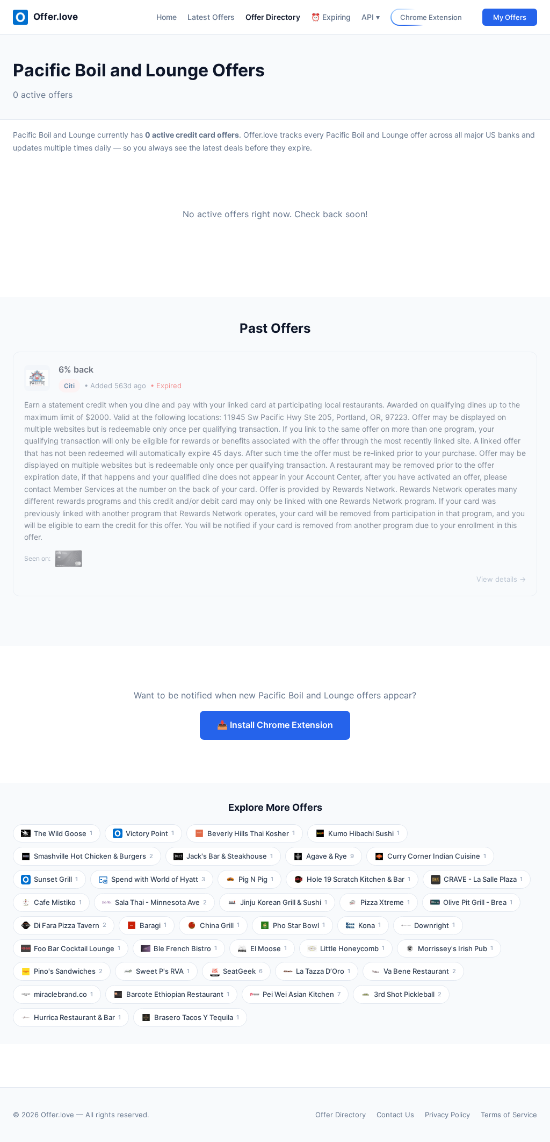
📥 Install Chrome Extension (275, 724)
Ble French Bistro (185, 948)
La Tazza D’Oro (323, 971)
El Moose (268, 948)
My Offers (509, 17)
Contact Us (395, 1114)
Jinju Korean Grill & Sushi (283, 902)
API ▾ (370, 17)
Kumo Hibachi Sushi (364, 833)
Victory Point (150, 833)
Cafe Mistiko (58, 902)
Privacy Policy (447, 1114)
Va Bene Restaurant (419, 971)
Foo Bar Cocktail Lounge (77, 948)
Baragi (153, 925)
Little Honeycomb (352, 948)
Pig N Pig (255, 879)
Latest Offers (211, 17)
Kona (369, 925)
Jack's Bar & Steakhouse (229, 856)
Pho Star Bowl (299, 925)
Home (166, 17)
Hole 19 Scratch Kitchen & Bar (358, 879)
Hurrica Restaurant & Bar (77, 1017)
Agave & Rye (330, 856)
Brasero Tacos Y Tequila (196, 1017)
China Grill (220, 925)
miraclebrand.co (63, 994)
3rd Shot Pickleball (408, 994)
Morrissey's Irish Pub (455, 948)
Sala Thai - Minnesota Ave (161, 902)
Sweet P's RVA (163, 971)
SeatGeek (243, 971)
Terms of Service (509, 1114)
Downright (434, 925)
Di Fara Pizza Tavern (70, 925)
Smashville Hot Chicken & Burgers (93, 856)
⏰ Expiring (331, 17)
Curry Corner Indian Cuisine (436, 856)
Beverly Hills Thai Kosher (251, 833)
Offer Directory (272, 17)
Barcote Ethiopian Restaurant (177, 994)
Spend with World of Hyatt (158, 879)
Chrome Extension (431, 17)
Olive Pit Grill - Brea (477, 902)
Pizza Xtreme (385, 902)
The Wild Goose (63, 833)
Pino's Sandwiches (68, 971)
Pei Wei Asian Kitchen (302, 994)
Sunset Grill (56, 879)
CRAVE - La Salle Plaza (483, 879)
